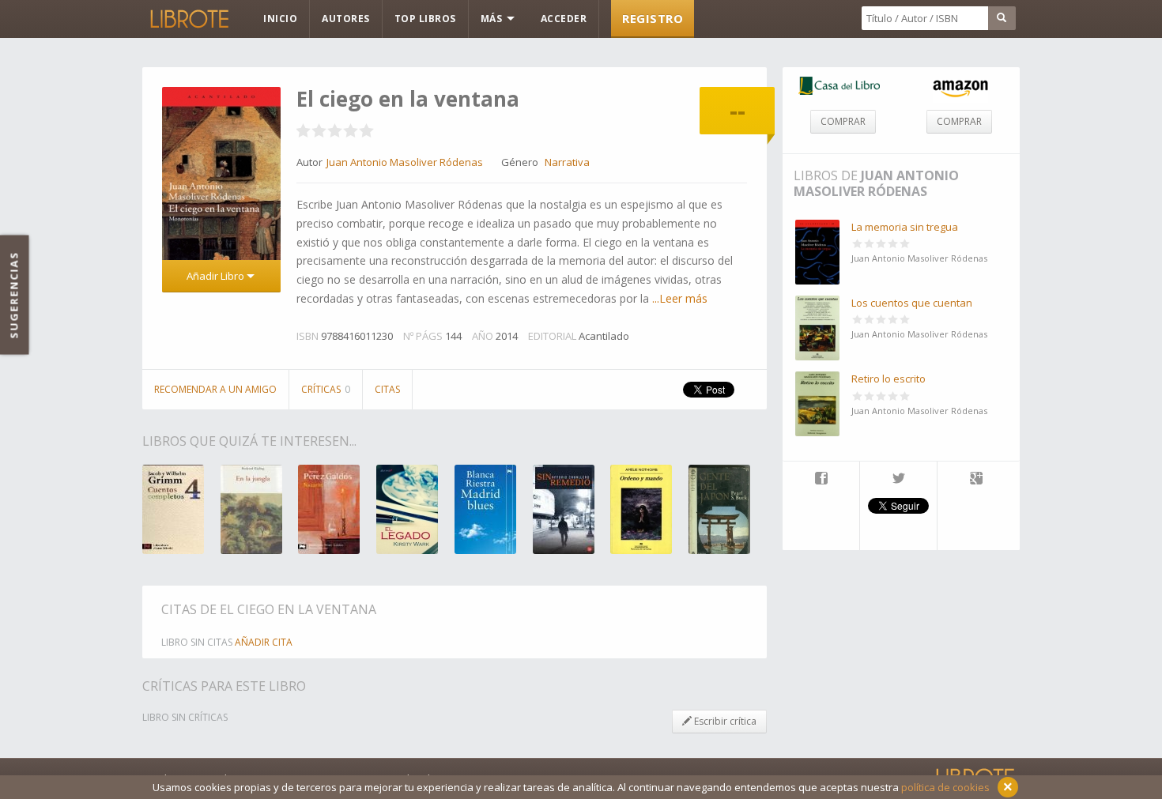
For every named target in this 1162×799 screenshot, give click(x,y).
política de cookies (945, 787)
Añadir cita (263, 642)
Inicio (280, 18)
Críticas (325, 389)
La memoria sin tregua (904, 227)
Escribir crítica (724, 721)
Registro (652, 18)
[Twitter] (898, 480)
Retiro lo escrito (888, 378)
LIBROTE (188, 19)
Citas (387, 389)
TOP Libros (425, 18)
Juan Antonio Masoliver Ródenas (876, 183)
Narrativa (567, 162)
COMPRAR (843, 121)
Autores (346, 18)
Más (493, 18)
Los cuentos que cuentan (911, 303)
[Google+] (976, 480)
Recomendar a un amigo (215, 389)
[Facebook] (821, 480)
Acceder (564, 18)
